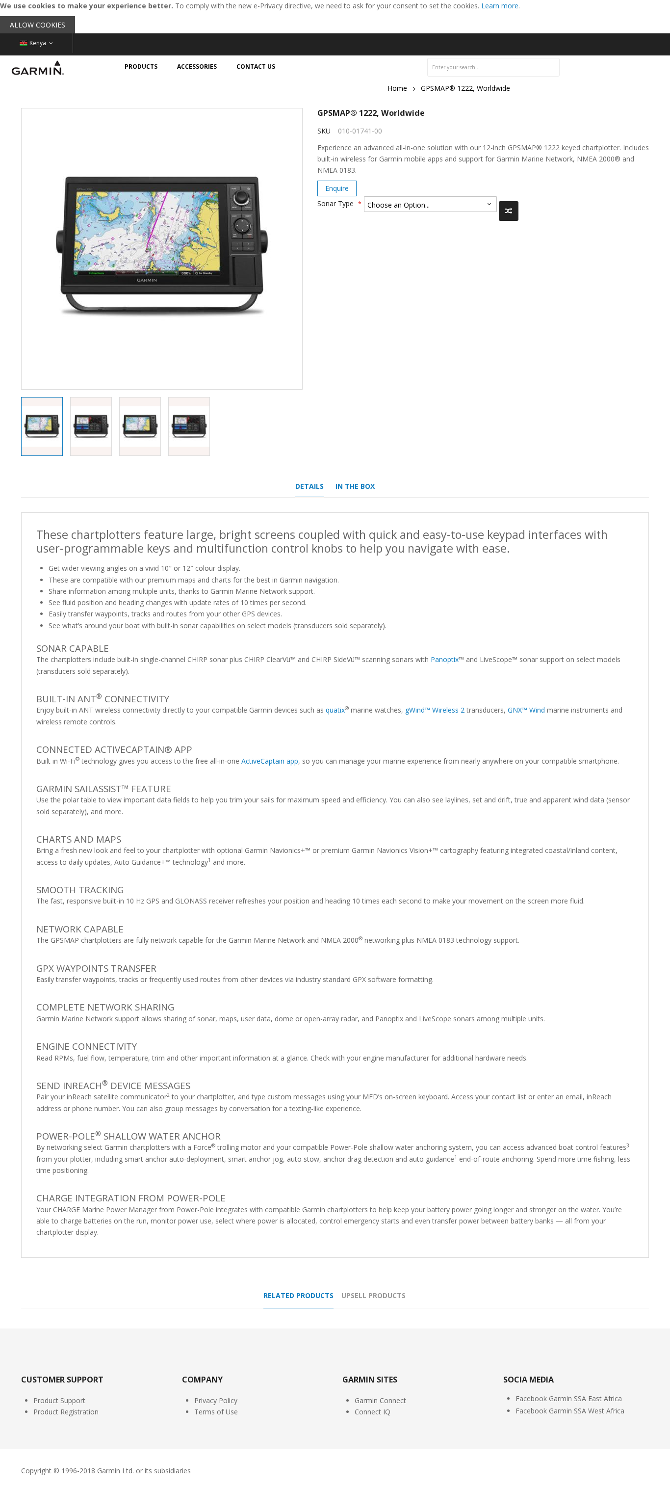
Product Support (59, 1400)
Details (309, 486)
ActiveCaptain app (269, 761)
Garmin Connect (380, 1400)
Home (397, 88)
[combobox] (493, 67)
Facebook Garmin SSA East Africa (568, 1398)
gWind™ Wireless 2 (434, 710)
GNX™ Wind (526, 710)
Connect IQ (372, 1411)
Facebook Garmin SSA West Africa (569, 1410)
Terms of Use (216, 1411)
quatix (335, 710)
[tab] (309, 488)
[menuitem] (141, 66)
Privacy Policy (215, 1400)
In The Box (355, 486)
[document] (335, 16)
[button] (94, 426)
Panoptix (445, 659)
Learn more (499, 5)
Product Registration (66, 1411)
